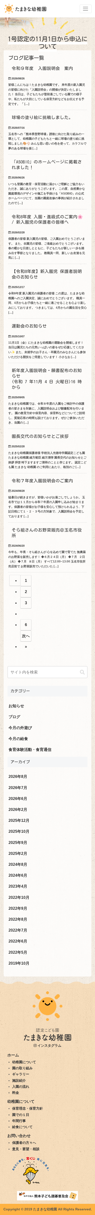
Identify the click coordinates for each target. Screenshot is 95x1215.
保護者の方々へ (24, 1143)
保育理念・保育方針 (27, 1108)
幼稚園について (24, 1062)
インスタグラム (49, 1045)
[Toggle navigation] (86, 9)
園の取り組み (22, 1068)
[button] (82, 672)
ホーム (13, 1055)
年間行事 (19, 1121)
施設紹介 (19, 1080)
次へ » (26, 638)
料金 (15, 1093)
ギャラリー (20, 1074)
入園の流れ (20, 1086)
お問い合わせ (19, 1136)
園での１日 (20, 1115)
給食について (22, 1127)
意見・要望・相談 (25, 1149)
